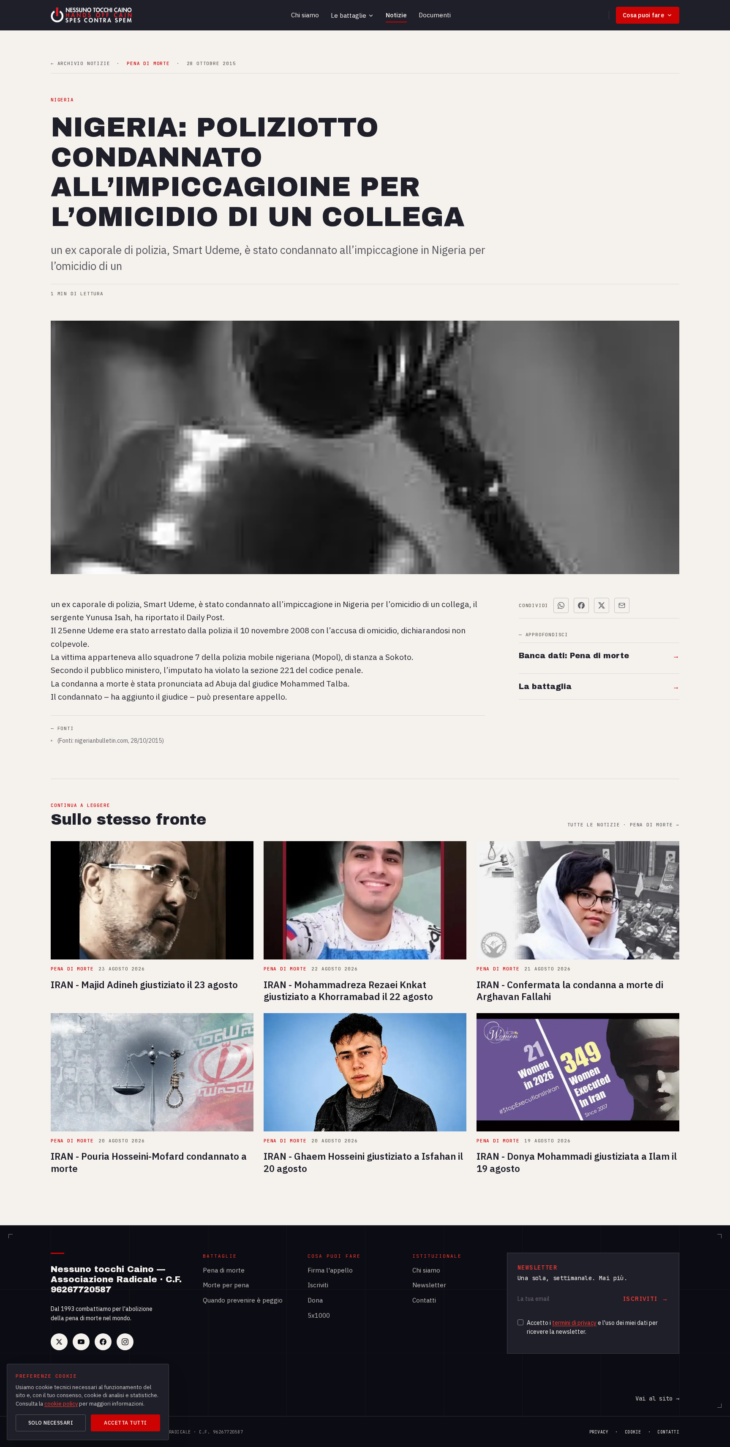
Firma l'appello (330, 1270)
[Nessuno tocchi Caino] (92, 15)
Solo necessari (51, 1423)
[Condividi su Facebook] (581, 605)
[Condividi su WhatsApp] (561, 605)
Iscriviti (318, 1285)
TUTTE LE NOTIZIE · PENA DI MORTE (623, 825)
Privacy (599, 1432)
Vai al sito (657, 1398)
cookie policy (61, 1403)
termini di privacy (574, 1323)
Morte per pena (226, 1285)
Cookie (633, 1432)
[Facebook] (103, 1341)
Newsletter (429, 1285)
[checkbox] (520, 1322)
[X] (59, 1341)
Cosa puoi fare (643, 15)
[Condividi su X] (601, 605)
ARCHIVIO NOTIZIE (80, 63)
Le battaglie (348, 15)
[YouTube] (81, 1341)
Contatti (424, 1300)
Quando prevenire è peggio (243, 1300)
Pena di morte (224, 1270)
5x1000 (319, 1315)
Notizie (396, 15)
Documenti (435, 15)
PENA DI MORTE (148, 63)
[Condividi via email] (621, 605)
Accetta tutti (125, 1423)
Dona (315, 1300)
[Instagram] (125, 1341)
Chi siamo (305, 15)
